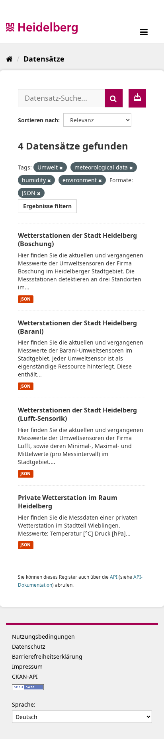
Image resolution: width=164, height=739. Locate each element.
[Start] (9, 59)
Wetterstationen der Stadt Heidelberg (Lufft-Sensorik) (77, 414)
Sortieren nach (38, 120)
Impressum (27, 666)
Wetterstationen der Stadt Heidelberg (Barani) (77, 327)
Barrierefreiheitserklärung (47, 656)
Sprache (23, 704)
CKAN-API (25, 676)
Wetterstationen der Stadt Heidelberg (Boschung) (77, 239)
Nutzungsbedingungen (43, 636)
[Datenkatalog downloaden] (137, 98)
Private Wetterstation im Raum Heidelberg (67, 501)
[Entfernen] (61, 168)
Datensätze (43, 59)
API (113, 577)
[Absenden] (114, 98)
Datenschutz (28, 646)
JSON (25, 299)
